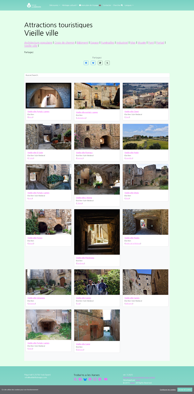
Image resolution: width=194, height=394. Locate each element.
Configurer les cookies (168, 390)
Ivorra (30, 198)
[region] (97, 389)
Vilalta (30, 348)
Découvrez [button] (54, 5)
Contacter (107, 5)
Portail (160, 42)
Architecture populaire (38, 42)
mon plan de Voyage (90, 5)
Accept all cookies (185, 390)
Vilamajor (80, 349)
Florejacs (80, 158)
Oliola (127, 198)
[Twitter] (107, 63)
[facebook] (80, 379)
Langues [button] (128, 5)
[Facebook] (86, 63)
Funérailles (107, 42)
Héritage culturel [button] (69, 5)
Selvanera (31, 303)
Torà (78, 303)
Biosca (30, 117)
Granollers (128, 158)
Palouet (30, 243)
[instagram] (95, 379)
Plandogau (80, 263)
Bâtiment (82, 42)
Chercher (117, 5)
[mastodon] (99, 379)
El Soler (30, 158)
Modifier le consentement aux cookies (139, 377)
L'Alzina (79, 203)
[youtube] (105, 379)
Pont (151, 42)
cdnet (138, 380)
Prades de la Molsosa (132, 243)
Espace (94, 42)
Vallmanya (129, 303)
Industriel (122, 42)
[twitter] (75, 379)
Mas (132, 42)
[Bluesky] (93, 63)
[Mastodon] (100, 63)
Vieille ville (30, 45)
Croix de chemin (64, 42)
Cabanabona (81, 118)
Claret (127, 117)
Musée (142, 42)
